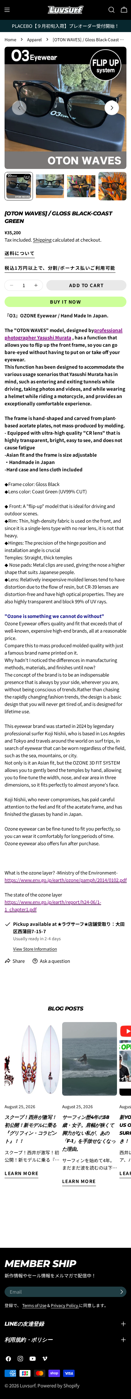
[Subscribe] (121, 1292)
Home (10, 39)
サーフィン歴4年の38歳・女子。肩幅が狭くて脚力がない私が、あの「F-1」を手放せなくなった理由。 (89, 1133)
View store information (35, 949)
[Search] (111, 10)
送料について (20, 253)
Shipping (42, 239)
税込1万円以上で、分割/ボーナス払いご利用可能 (60, 268)
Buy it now (65, 301)
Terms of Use (34, 1305)
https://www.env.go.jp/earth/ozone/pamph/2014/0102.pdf (66, 880)
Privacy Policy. (65, 1305)
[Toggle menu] (7, 10)
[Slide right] (111, 107)
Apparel (34, 39)
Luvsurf (27, 1385)
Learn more (21, 1173)
